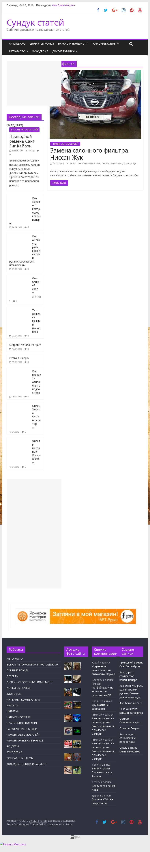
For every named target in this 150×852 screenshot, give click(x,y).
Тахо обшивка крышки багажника (36, 321)
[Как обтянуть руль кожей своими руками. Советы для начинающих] (18, 234)
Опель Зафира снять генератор (36, 414)
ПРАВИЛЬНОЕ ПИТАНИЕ (22, 723)
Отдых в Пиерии (19, 358)
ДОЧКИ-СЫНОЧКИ (42, 43)
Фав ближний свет (63, 5)
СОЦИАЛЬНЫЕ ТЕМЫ (20, 758)
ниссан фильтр (114, 163)
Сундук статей (35, 22)
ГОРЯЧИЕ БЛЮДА (18, 670)
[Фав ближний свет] (18, 276)
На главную (17, 43)
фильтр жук (130, 163)
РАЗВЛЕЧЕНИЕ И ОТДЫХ (22, 729)
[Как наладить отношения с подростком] (18, 369)
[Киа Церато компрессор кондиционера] (18, 196)
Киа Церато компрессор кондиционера (128, 676)
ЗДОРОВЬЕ (14, 693)
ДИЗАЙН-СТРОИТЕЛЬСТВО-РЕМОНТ (30, 682)
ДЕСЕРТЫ (12, 676)
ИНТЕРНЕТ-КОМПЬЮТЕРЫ (23, 699)
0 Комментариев (91, 163)
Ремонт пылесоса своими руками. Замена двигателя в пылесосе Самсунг (103, 726)
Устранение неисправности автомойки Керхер (103, 670)
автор (73, 163)
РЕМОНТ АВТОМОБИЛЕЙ (65, 143)
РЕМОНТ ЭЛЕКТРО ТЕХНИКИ (25, 740)
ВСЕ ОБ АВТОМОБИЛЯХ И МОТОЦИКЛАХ (32, 664)
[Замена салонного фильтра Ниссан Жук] (95, 72)
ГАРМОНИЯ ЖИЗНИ (104, 43)
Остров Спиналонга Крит (25, 345)
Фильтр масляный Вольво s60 (36, 450)
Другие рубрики (63, 51)
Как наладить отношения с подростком (36, 381)
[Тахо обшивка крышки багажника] (18, 308)
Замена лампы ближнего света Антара (102, 772)
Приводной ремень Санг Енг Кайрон (22, 141)
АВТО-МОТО (17, 51)
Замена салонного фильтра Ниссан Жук (89, 153)
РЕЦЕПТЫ (13, 746)
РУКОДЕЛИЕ (40, 51)
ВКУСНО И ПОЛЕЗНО (71, 43)
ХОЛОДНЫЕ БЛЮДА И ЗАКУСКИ (26, 764)
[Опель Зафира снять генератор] (18, 404)
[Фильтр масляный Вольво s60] (18, 439)
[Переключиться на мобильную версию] (75, 837)
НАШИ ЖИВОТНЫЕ (18, 717)
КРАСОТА (12, 705)
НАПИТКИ (13, 711)
